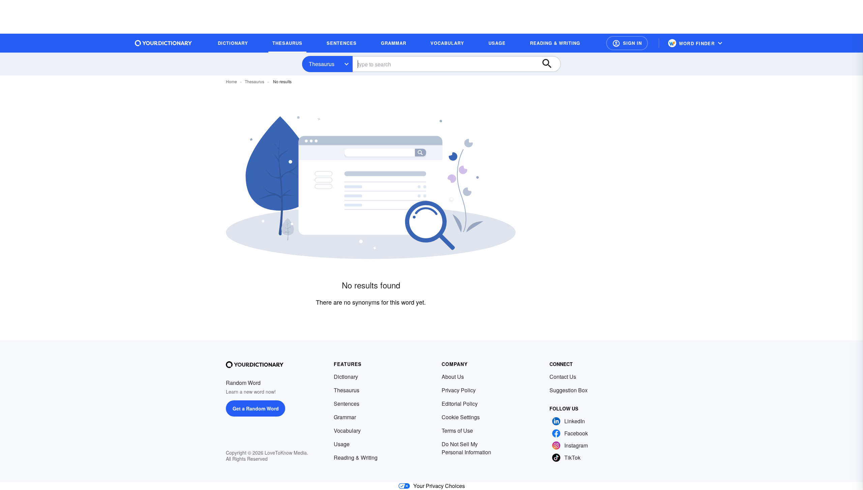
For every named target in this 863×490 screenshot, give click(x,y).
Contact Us (562, 376)
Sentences (346, 403)
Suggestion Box (568, 390)
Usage (342, 444)
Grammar (345, 417)
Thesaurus (321, 64)
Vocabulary (347, 430)
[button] (627, 43)
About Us (453, 376)
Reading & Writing (356, 457)
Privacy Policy (459, 390)
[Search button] (550, 64)
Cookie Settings (461, 417)
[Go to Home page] (163, 43)
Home (231, 81)
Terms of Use (457, 430)
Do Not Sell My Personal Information (466, 448)
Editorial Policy (460, 403)
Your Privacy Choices (439, 486)
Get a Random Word (256, 408)
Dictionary (346, 376)
